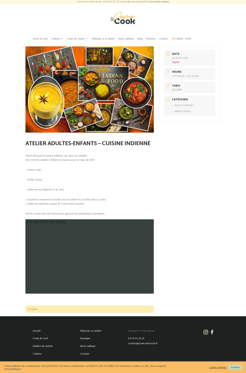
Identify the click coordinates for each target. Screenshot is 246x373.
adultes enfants (183, 111)
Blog (139, 39)
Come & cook (40, 39)
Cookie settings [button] (217, 367)
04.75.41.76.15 (136, 339)
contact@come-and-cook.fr (143, 344)
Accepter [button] (235, 367)
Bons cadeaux (126, 39)
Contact (163, 39)
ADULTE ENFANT (184, 105)
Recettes (151, 39)
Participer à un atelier (103, 39)
